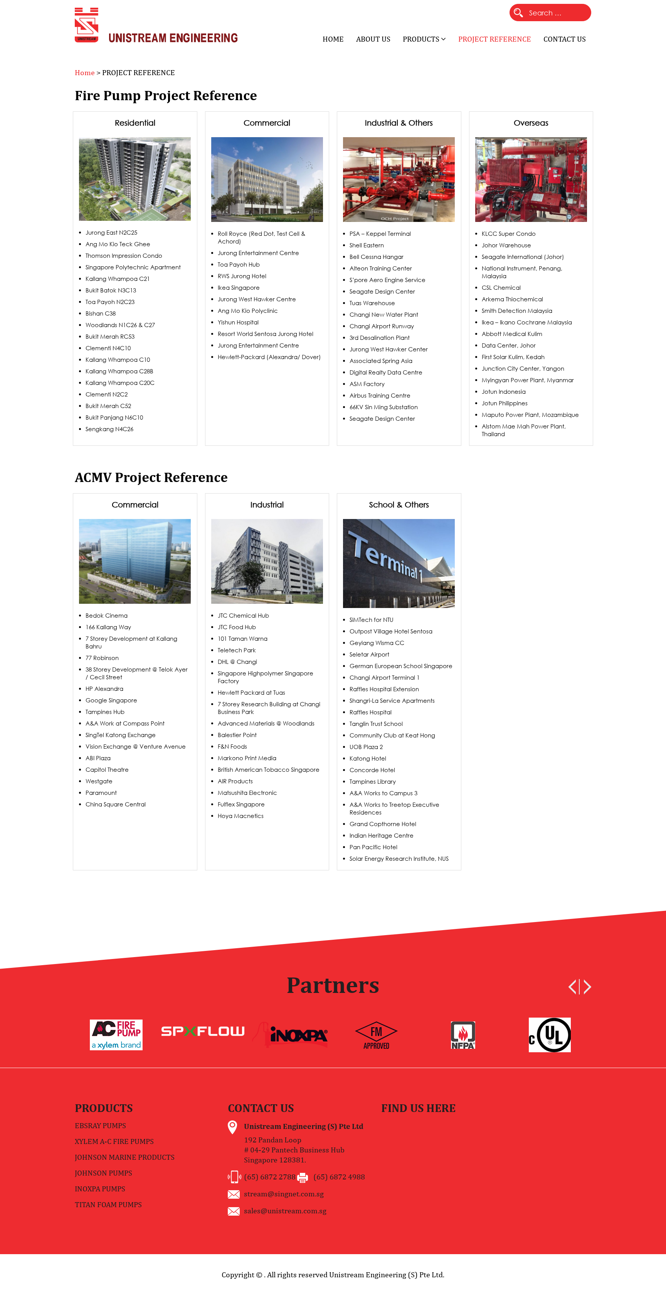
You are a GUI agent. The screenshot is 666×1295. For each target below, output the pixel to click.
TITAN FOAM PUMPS (108, 1204)
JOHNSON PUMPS (103, 1172)
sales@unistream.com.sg (285, 1210)
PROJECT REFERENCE (494, 38)
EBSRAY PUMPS (100, 1125)
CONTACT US (564, 38)
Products (422, 38)
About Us (373, 38)
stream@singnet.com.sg (284, 1193)
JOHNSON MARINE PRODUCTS (125, 1156)
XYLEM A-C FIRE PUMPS (114, 1141)
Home (333, 38)
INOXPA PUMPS (100, 1188)
